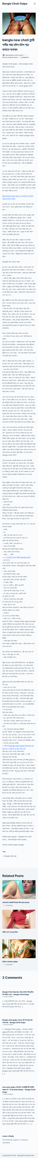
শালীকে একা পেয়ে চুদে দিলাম (10, 932)
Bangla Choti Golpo (14, 3)
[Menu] (35, 4)
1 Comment (9, 905)
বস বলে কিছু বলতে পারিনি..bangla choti (18, 557)
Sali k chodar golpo (10, 961)
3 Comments (24, 57)
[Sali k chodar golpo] (19, 948)
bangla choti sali (9, 856)
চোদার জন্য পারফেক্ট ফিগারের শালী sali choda (15, 902)
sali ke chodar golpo (10, 57)
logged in (16, 1140)
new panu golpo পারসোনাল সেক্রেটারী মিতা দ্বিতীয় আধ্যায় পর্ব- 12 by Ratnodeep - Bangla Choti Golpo (18, 1089)
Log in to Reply (8, 996)
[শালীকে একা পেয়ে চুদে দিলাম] (19, 919)
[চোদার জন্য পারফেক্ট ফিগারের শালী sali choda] (19, 889)
